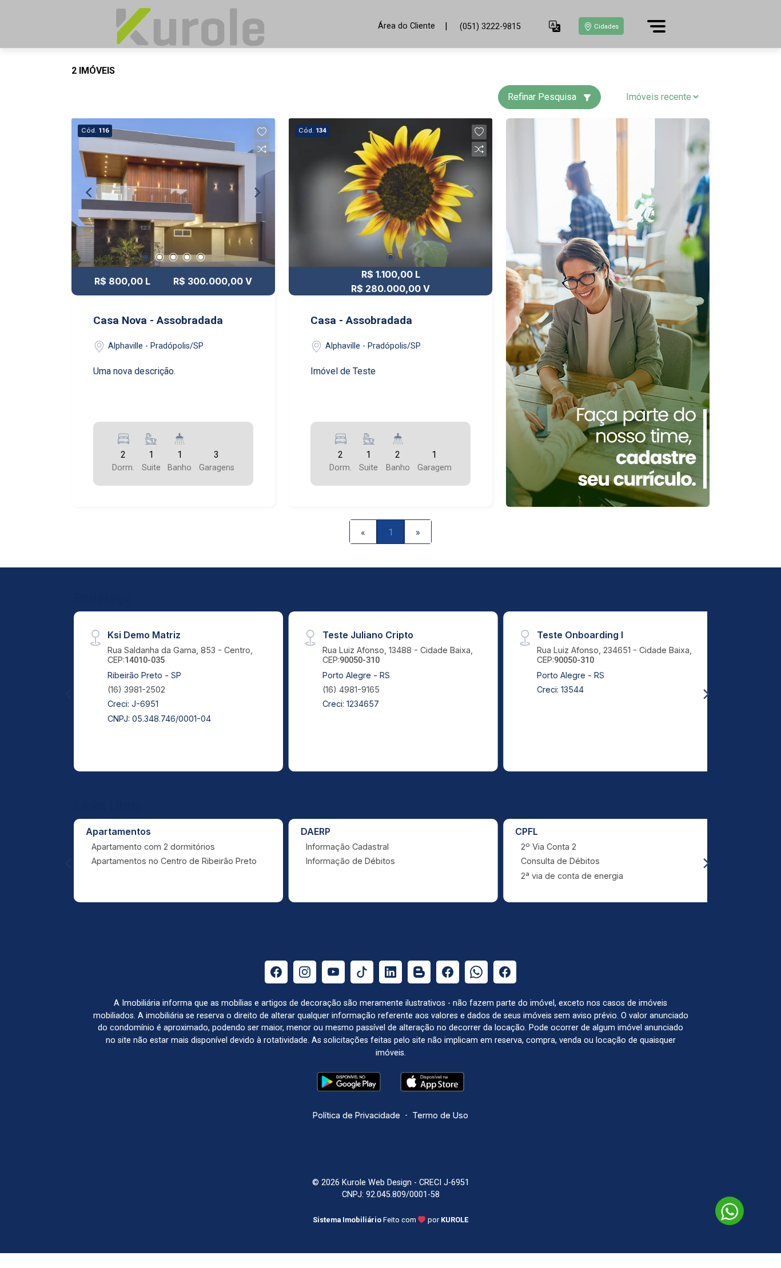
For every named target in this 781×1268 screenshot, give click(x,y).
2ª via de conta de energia (572, 876)
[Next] (256, 192)
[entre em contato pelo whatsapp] (723, 1208)
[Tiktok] (361, 972)
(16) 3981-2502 (136, 689)
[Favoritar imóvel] (261, 132)
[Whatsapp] (476, 972)
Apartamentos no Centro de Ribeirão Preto (174, 861)
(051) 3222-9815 (490, 26)
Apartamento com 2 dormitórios (153, 846)
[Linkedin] (390, 972)
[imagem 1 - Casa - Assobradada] (390, 192)
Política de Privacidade (356, 1115)
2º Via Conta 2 (548, 846)
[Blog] (419, 972)
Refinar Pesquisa (543, 96)
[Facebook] (276, 972)
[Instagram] (304, 972)
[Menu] (656, 26)
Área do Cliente (406, 26)
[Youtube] (333, 972)
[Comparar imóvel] (261, 149)
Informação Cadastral (347, 846)
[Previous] (89, 192)
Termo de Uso (440, 1115)
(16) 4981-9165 (351, 689)
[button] (555, 26)
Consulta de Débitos (560, 861)
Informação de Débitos (350, 861)
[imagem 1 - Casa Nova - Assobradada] (173, 192)
